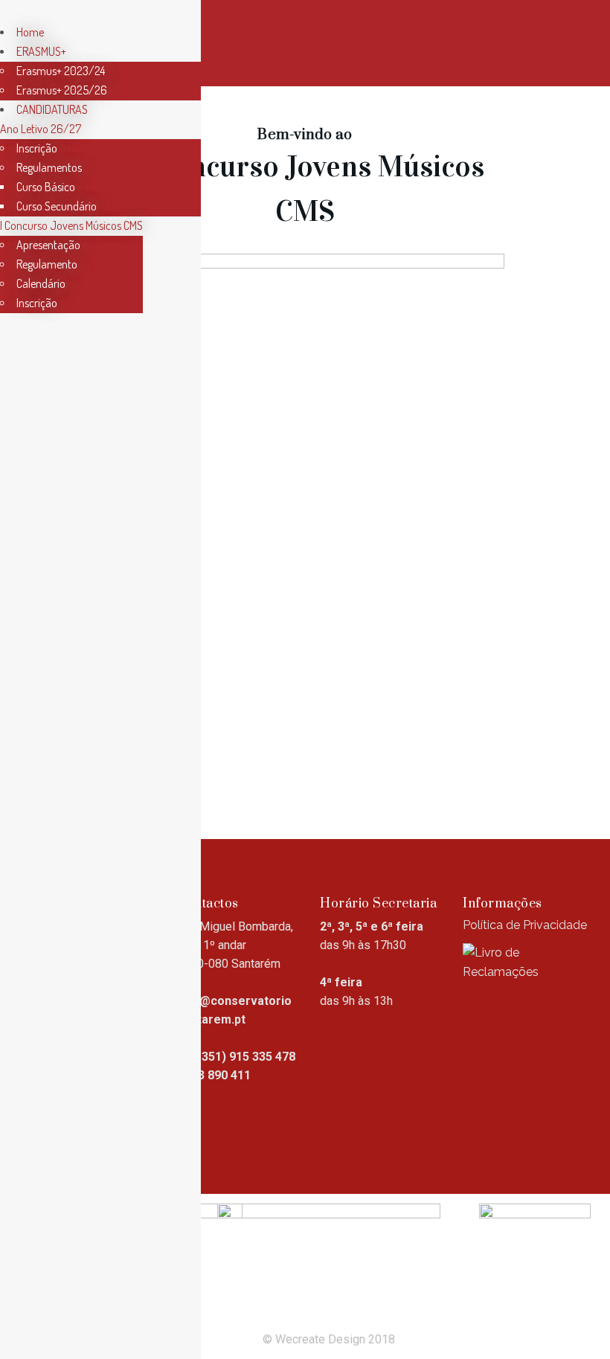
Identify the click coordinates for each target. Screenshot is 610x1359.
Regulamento (46, 264)
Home (30, 32)
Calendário (40, 283)
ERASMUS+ (41, 51)
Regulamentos (49, 167)
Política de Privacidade (525, 925)
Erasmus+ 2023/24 (60, 70)
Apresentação (48, 244)
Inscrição (36, 148)
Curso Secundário (56, 206)
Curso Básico (45, 186)
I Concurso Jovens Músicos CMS (71, 225)
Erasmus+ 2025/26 (61, 90)
